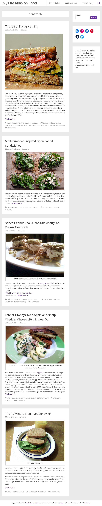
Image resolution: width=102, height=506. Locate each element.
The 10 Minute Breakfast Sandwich (28, 413)
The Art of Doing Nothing (21, 26)
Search (78, 15)
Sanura (24, 30)
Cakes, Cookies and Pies (15, 299)
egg (12, 125)
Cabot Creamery (55, 123)
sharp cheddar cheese (57, 125)
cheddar (7, 125)
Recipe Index (54, 3)
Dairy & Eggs (28, 299)
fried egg (24, 125)
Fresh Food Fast (12, 123)
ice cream (56, 299)
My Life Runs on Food (19, 3)
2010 (45, 299)
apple (58, 398)
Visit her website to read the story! (19, 293)
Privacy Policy (87, 3)
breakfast (45, 123)
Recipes (21, 123)
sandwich (46, 125)
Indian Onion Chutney (34, 125)
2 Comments (54, 492)
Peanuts (8, 302)
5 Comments (11, 128)
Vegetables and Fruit (41, 398)
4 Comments (20, 400)
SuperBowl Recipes (31, 123)
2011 (44, 207)
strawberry (22, 302)
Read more (10, 119)
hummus (56, 207)
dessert (49, 299)
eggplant (49, 207)
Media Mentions (71, 3)
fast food (17, 125)
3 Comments (34, 302)
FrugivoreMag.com (25, 207)
